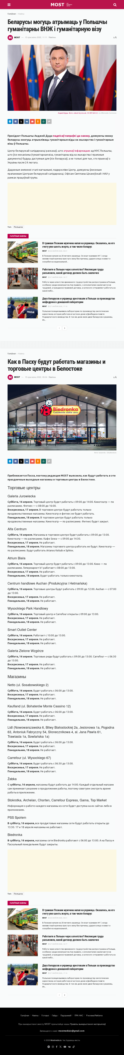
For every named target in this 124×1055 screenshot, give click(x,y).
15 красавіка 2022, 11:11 (36, 37)
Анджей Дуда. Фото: (65, 113)
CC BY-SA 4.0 (92, 113)
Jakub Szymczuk (79, 113)
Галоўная (12, 13)
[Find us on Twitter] (60, 1047)
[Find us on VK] (69, 1047)
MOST (17, 37)
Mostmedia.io (56, 1040)
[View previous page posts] (59, 328)
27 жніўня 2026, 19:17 (58, 277)
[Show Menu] (9, 4)
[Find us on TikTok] (74, 1047)
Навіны (21, 13)
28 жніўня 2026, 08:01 (58, 251)
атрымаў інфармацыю (77, 150)
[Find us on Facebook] (56, 1047)
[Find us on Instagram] (53, 1047)
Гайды (54, 1015)
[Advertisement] (62, 204)
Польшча (18, 227)
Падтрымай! (66, 1015)
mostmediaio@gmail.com (71, 1030)
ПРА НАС (79, 1015)
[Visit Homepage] (61, 5)
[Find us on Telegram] (48, 1047)
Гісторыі (45, 1015)
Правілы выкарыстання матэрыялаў (88, 1023)
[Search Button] (114, 4)
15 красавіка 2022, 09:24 (36, 377)
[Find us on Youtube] (65, 1047)
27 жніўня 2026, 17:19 (58, 306)
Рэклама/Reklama (94, 1015)
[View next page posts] (64, 328)
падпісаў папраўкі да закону (71, 135)
